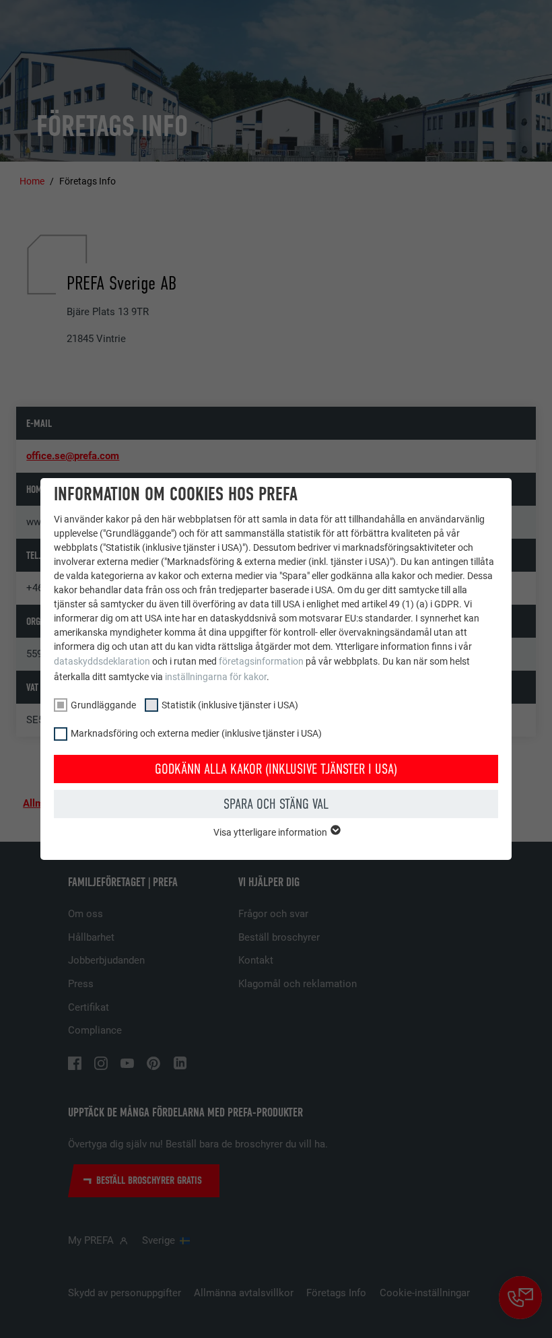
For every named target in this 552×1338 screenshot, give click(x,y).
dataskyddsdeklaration (102, 661)
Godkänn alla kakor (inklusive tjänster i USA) (276, 769)
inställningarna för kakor (216, 676)
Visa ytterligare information (271, 832)
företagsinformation (261, 661)
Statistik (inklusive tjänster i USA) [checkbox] (230, 705)
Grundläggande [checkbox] (103, 705)
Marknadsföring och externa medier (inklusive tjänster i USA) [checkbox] (196, 733)
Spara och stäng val (276, 804)
